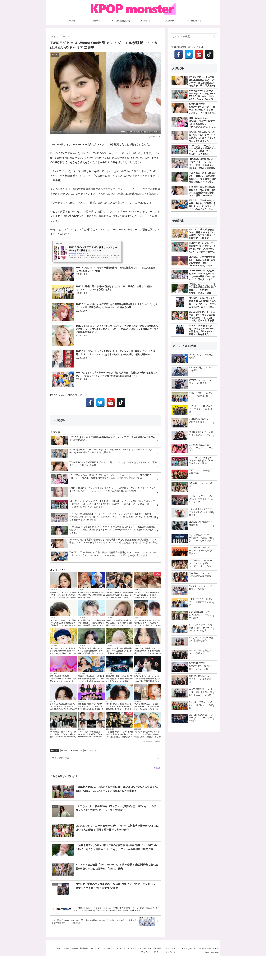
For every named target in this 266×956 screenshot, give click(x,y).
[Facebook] (90, 402)
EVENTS (117, 948)
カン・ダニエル (92, 750)
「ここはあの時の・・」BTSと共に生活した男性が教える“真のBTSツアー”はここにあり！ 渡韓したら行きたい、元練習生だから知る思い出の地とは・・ (119, 737)
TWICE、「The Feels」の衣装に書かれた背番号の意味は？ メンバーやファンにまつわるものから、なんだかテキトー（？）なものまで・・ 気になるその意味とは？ (91, 681)
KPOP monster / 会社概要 (149, 948)
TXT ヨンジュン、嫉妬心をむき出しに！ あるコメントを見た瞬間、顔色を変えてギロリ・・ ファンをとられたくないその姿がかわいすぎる (119, 709)
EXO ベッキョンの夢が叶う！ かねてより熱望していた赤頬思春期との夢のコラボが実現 (91, 595)
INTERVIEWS (129, 948)
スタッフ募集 (169, 948)
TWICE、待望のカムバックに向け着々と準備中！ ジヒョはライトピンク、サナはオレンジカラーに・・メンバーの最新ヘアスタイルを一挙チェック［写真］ (147, 709)
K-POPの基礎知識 (80, 948)
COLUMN (106, 948)
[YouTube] (110, 402)
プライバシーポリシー (151, 952)
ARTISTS (95, 948)
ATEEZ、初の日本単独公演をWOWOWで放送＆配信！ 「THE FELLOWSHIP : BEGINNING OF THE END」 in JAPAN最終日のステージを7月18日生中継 (90, 737)
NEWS (55, 750)
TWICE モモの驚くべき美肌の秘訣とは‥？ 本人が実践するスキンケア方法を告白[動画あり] (119, 650)
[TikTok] (121, 402)
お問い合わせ (169, 952)
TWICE (66, 750)
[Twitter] (100, 402)
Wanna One (77, 750)
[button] (158, 757)
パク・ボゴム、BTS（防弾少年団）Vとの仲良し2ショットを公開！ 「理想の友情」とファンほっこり (147, 595)
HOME (58, 948)
